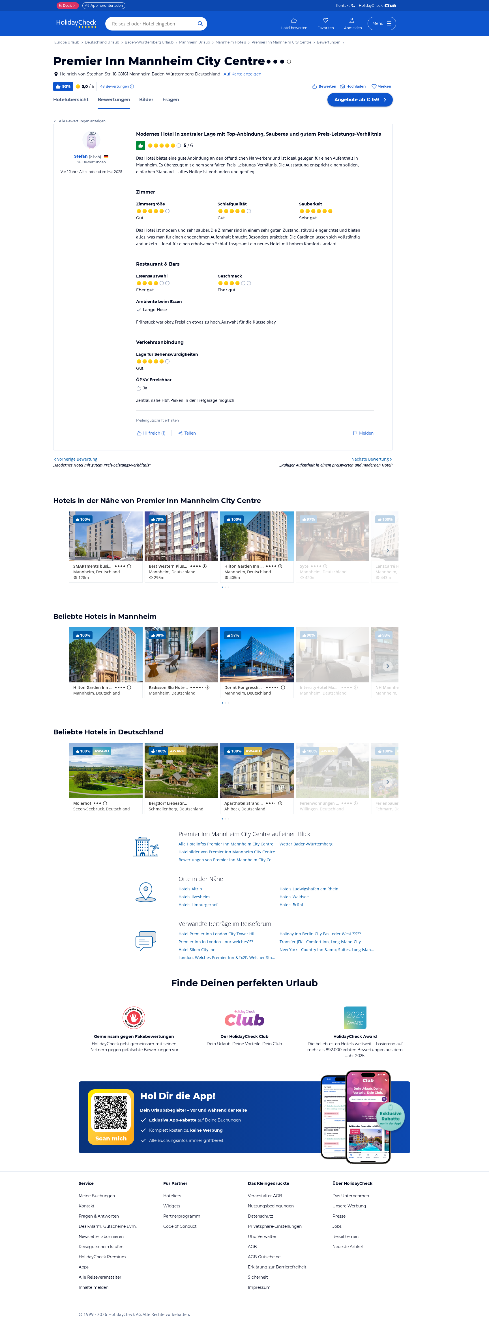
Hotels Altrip (190, 888)
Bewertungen (114, 99)
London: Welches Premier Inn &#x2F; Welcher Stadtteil (227, 957)
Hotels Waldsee (294, 896)
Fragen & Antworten (99, 1216)
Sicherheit (258, 1277)
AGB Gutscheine (264, 1256)
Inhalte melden (93, 1287)
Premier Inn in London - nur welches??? (216, 941)
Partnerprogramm (181, 1216)
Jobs (337, 1226)
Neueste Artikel (348, 1246)
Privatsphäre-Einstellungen (275, 1226)
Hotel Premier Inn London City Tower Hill (217, 933)
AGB (252, 1246)
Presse (339, 1216)
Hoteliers (172, 1195)
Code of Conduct (180, 1226)
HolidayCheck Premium (102, 1256)
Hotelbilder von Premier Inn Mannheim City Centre (227, 851)
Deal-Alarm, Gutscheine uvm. (108, 1226)
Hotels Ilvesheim (194, 896)
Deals (65, 5)
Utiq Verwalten (262, 1236)
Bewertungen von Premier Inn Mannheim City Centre (227, 859)
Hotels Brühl (291, 904)
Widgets (171, 1206)
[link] (294, 24)
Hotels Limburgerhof (198, 904)
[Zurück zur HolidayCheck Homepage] (76, 23)
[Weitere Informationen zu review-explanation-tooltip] (131, 86)
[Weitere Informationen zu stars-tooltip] (288, 61)
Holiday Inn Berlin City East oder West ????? (320, 933)
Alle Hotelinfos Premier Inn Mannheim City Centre (226, 844)
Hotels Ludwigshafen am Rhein (309, 888)
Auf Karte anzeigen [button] (242, 74)
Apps (84, 1267)
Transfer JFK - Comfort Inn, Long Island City (320, 941)
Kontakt (343, 5)
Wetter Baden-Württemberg (306, 844)
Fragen (170, 99)
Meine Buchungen (97, 1195)
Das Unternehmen (351, 1195)
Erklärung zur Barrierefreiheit (277, 1267)
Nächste (370, 459)
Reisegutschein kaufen (101, 1246)
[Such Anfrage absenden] (200, 24)
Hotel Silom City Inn (197, 949)
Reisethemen (346, 1236)
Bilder (146, 99)
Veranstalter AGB (265, 1195)
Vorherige (77, 459)
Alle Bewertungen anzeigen (82, 121)
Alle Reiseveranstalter (100, 1277)
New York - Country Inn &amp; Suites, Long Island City (328, 949)
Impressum (259, 1287)
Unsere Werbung (349, 1206)
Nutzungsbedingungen (271, 1206)
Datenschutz (260, 1216)
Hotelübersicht (71, 99)
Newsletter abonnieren (101, 1236)
